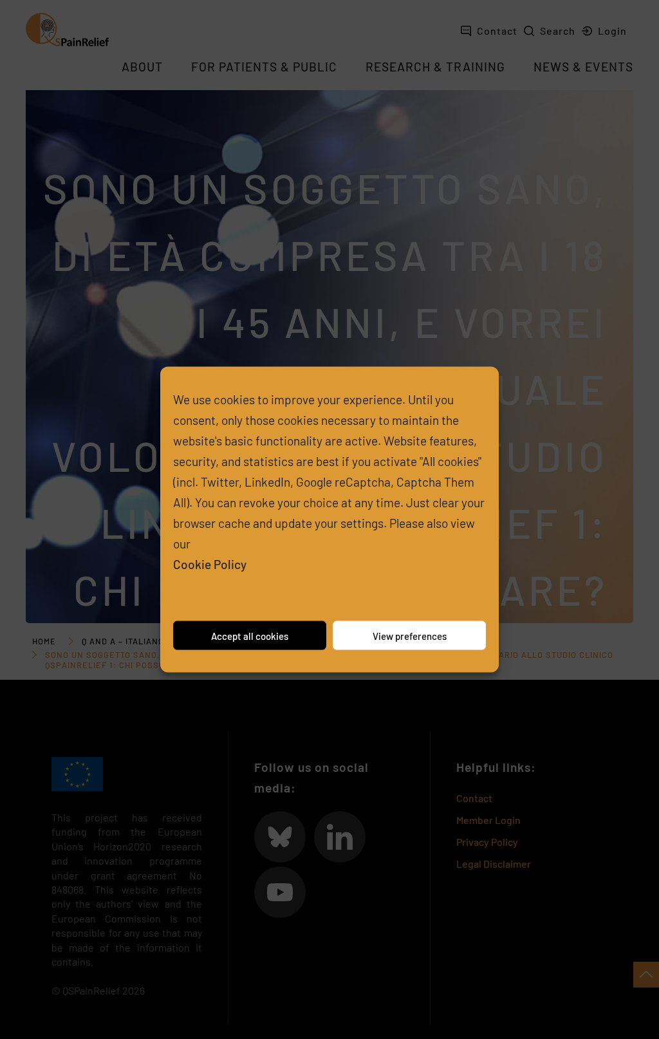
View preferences (410, 635)
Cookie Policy (209, 564)
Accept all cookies (249, 635)
